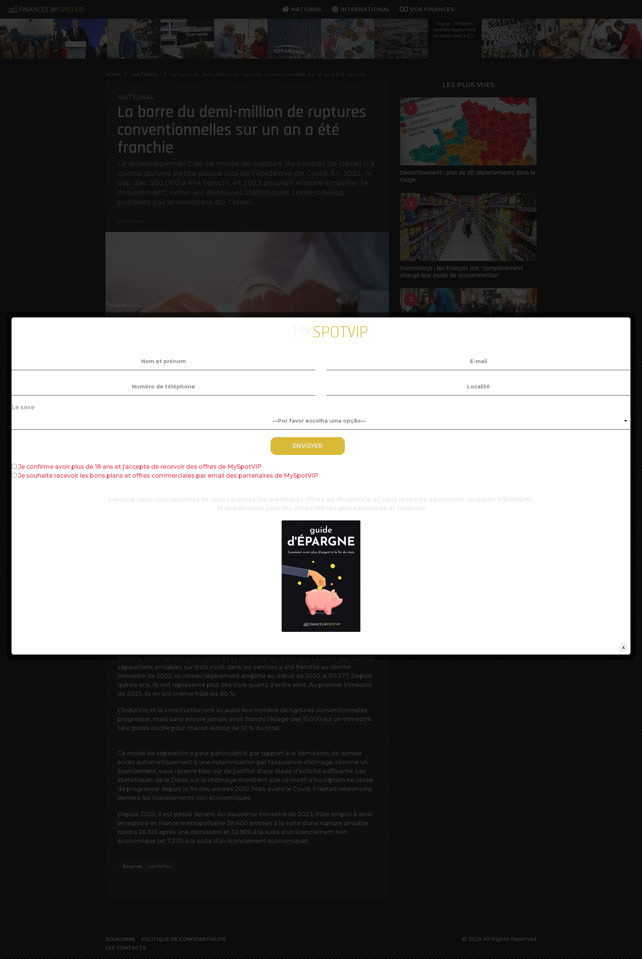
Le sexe (23, 407)
